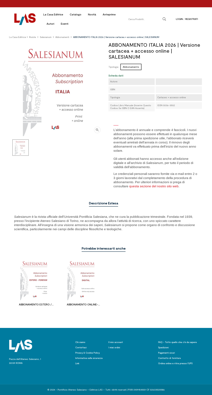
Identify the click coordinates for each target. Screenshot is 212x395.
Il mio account (115, 342)
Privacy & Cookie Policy (87, 352)
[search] (164, 19)
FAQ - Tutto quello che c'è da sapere (177, 342)
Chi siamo (80, 342)
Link (77, 363)
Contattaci (81, 347)
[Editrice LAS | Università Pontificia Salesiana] (20, 345)
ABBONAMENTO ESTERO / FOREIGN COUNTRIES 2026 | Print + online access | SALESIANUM (35, 305)
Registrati (191, 19)
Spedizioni (163, 347)
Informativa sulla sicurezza (89, 358)
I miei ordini (114, 347)
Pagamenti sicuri (166, 352)
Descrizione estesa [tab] (103, 203)
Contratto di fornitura (169, 358)
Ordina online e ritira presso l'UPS (175, 363)
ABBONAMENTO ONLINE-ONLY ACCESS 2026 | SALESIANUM (82, 305)
